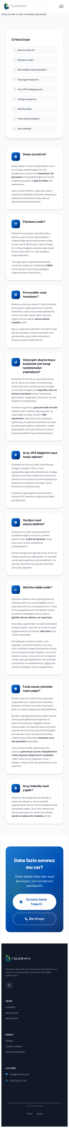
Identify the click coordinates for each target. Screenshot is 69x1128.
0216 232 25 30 (18, 1080)
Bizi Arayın (36, 918)
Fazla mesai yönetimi (28, 118)
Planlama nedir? (26, 60)
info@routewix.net (19, 1074)
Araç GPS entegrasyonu (30, 89)
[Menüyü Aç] (61, 6)
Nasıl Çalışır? (12, 1013)
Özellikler (11, 1007)
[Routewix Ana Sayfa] (15, 6)
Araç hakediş (24, 128)
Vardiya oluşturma (27, 99)
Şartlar (40, 1114)
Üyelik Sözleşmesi (15, 1052)
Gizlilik (29, 1114)
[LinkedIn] (9, 985)
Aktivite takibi (25, 109)
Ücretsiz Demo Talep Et (36, 902)
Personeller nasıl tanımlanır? (32, 69)
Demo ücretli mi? (26, 50)
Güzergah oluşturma (28, 79)
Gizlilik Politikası (14, 1046)
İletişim (9, 1040)
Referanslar (12, 1018)
